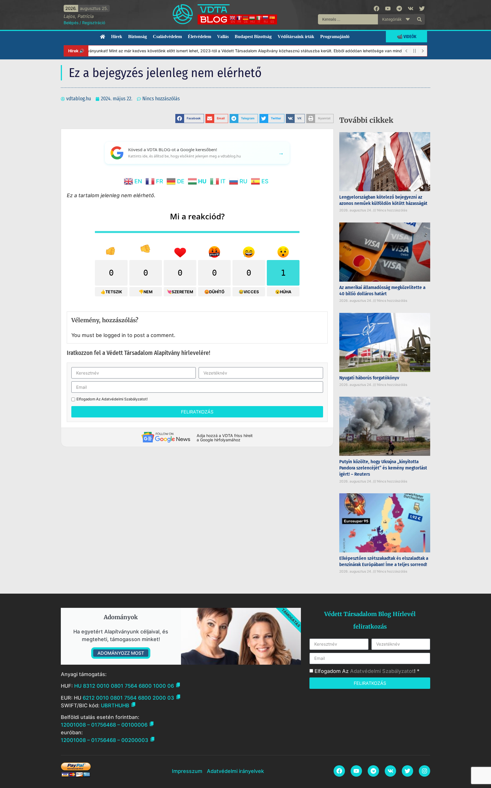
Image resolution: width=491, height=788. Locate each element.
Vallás (223, 36)
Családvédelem (167, 36)
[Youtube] (388, 8)
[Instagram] (424, 771)
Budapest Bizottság (253, 36)
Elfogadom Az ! (112, 399)
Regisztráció (93, 22)
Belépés (71, 22)
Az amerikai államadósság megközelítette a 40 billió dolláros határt (382, 290)
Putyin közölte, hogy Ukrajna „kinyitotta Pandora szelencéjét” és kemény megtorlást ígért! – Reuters (383, 468)
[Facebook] (376, 8)
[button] (189, 118)
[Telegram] (399, 8)
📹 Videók (406, 36)
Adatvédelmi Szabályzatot (124, 399)
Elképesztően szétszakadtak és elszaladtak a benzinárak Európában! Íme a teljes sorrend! (383, 561)
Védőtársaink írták (296, 36)
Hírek (116, 36)
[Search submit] (419, 19)
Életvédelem (199, 36)
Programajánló (334, 36)
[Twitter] (422, 8)
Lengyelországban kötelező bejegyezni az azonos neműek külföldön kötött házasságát (383, 200)
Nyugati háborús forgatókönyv (369, 378)
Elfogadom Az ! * (367, 671)
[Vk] (410, 8)
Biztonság (137, 36)
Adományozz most (120, 653)
